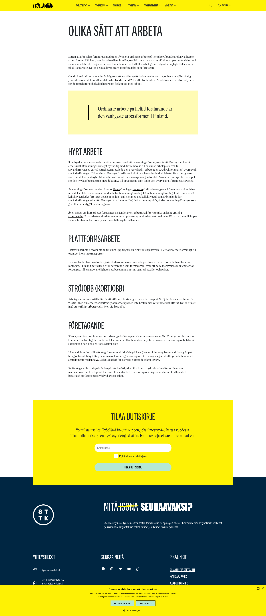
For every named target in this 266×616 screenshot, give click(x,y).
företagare (136, 265)
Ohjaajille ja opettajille (182, 569)
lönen (116, 189)
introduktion (109, 180)
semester (138, 189)
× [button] (262, 588)
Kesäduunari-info (179, 583)
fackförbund (122, 80)
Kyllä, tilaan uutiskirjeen (133, 456)
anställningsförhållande (82, 359)
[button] (133, 610)
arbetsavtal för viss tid (147, 212)
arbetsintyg (83, 204)
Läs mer (165, 597)
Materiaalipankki (178, 576)
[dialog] (133, 600)
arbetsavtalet (75, 216)
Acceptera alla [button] (122, 603)
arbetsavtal (94, 306)
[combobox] (258, 588)
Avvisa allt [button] (146, 603)
